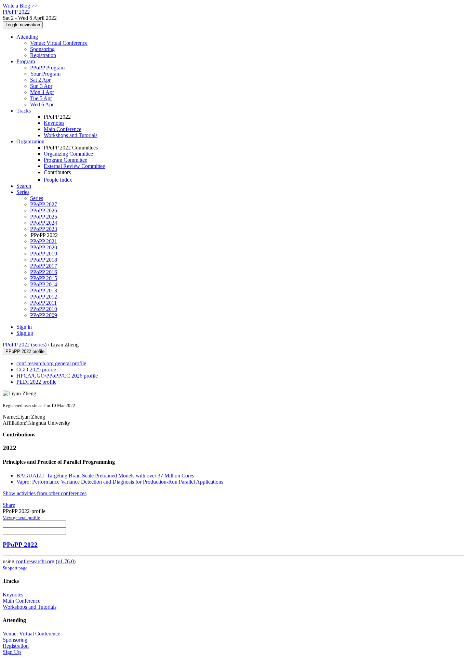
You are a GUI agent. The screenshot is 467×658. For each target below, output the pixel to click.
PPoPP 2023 (43, 229)
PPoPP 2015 (43, 278)
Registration (43, 55)
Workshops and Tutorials (70, 135)
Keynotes (54, 123)
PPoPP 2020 (43, 247)
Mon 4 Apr (42, 92)
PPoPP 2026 (43, 210)
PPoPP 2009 (43, 315)
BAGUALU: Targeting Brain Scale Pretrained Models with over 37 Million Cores (105, 475)
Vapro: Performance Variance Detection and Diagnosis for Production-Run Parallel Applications (119, 482)
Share (9, 505)
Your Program (45, 74)
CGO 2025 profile (36, 369)
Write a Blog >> (20, 6)
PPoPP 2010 (43, 309)
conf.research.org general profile (51, 363)
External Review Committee (74, 166)
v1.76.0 (65, 561)
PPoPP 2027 (43, 204)
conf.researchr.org (35, 561)
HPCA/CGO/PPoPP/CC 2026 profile (57, 376)
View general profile (21, 517)
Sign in (24, 327)
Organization (30, 141)
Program (25, 61)
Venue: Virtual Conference (59, 43)
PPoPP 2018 (43, 260)
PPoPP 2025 (43, 217)
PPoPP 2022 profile (24, 351)
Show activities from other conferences (44, 493)
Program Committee (65, 160)
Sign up (24, 333)
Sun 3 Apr (41, 86)
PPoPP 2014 (43, 284)
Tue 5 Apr (41, 98)
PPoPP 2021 (43, 241)
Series (36, 198)
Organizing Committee (68, 154)
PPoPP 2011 (43, 303)
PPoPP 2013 (43, 290)
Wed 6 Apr (42, 104)
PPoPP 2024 (43, 223)
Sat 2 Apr (40, 80)
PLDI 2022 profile (36, 382)
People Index (58, 180)
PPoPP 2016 (43, 272)
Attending (27, 37)
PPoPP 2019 (43, 253)
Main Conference (62, 129)
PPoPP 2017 (43, 266)
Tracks (23, 111)
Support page (15, 567)
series (39, 344)
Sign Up (12, 652)
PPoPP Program (47, 67)
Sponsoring (42, 49)
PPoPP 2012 (43, 297)
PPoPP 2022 (16, 344)
